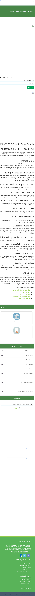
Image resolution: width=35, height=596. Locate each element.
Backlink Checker (29, 360)
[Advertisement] (17, 426)
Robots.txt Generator (28, 355)
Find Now (30, 87)
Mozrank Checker (28, 373)
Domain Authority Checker (26, 382)
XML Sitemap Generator (25, 565)
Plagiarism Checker (26, 563)
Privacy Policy (27, 586)
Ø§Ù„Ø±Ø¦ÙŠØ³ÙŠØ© (26, 579)
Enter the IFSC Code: (29, 80)
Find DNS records (28, 378)
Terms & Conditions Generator (25, 391)
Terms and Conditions (26, 588)
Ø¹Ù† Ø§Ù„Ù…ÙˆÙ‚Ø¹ (26, 584)
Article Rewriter (29, 350)
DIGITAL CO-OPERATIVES (24, 594)
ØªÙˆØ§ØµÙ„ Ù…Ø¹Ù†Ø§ (25, 581)
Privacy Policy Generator (27, 387)
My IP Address (29, 364)
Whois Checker (29, 369)
